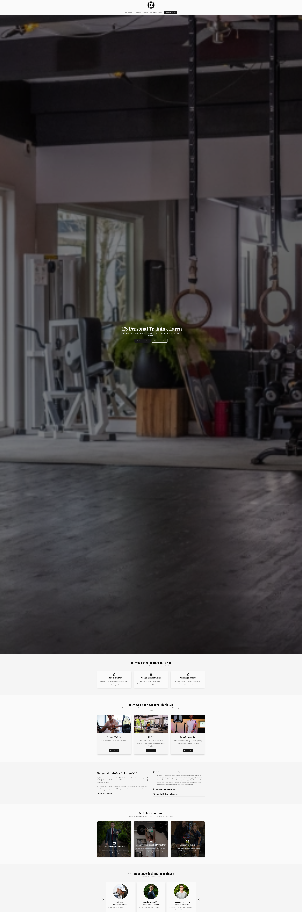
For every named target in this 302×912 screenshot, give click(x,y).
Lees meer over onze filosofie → (105, 793)
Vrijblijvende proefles (170, 12)
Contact (160, 12)
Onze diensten (128, 12)
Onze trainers (153, 12)
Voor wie (145, 12)
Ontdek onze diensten (142, 341)
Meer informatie (114, 751)
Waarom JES (139, 12)
